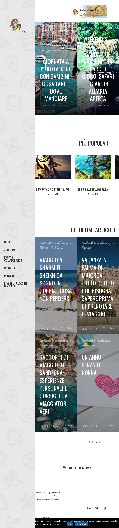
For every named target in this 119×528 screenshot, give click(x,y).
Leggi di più (89, 426)
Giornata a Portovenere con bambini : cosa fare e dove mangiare (56, 80)
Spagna (87, 247)
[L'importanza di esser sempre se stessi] (53, 167)
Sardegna (47, 345)
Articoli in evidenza (55, 25)
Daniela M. (63, 106)
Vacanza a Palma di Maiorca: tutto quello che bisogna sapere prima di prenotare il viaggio (98, 286)
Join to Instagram (79, 467)
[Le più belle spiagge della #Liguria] (93, 167)
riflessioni (89, 345)
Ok (69, 524)
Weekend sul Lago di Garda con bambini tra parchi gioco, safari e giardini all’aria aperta (98, 69)
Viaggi (105, 22)
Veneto (92, 22)
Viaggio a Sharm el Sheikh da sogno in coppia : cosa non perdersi (56, 279)
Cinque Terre (56, 39)
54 (100, 441)
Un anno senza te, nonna (92, 365)
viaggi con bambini (56, 49)
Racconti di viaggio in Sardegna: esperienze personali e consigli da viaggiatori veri (54, 384)
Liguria (55, 44)
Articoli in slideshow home (56, 32)
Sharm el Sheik (51, 247)
